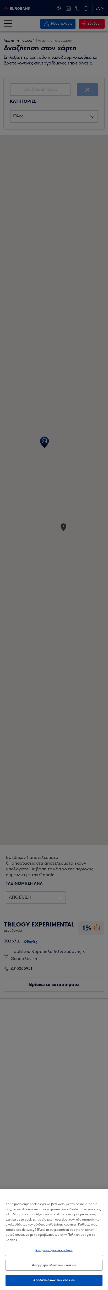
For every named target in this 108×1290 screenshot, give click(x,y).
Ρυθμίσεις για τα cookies (53, 1250)
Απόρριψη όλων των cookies (54, 1265)
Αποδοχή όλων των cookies (54, 1280)
